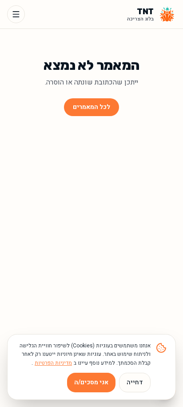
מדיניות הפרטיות (53, 363)
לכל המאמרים (91, 107)
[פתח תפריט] (16, 14)
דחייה (135, 382)
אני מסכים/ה (91, 382)
